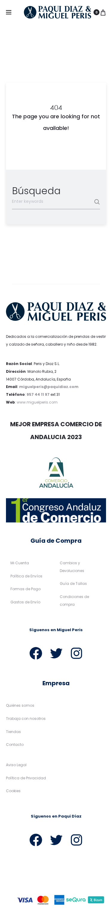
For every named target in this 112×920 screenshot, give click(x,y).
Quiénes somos (20, 705)
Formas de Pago (25, 588)
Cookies (13, 790)
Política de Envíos (26, 576)
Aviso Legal (16, 764)
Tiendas (13, 731)
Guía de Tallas (73, 583)
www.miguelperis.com (37, 402)
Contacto (15, 744)
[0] (103, 12)
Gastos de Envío (25, 602)
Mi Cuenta (19, 562)
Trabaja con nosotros (26, 718)
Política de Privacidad (26, 778)
